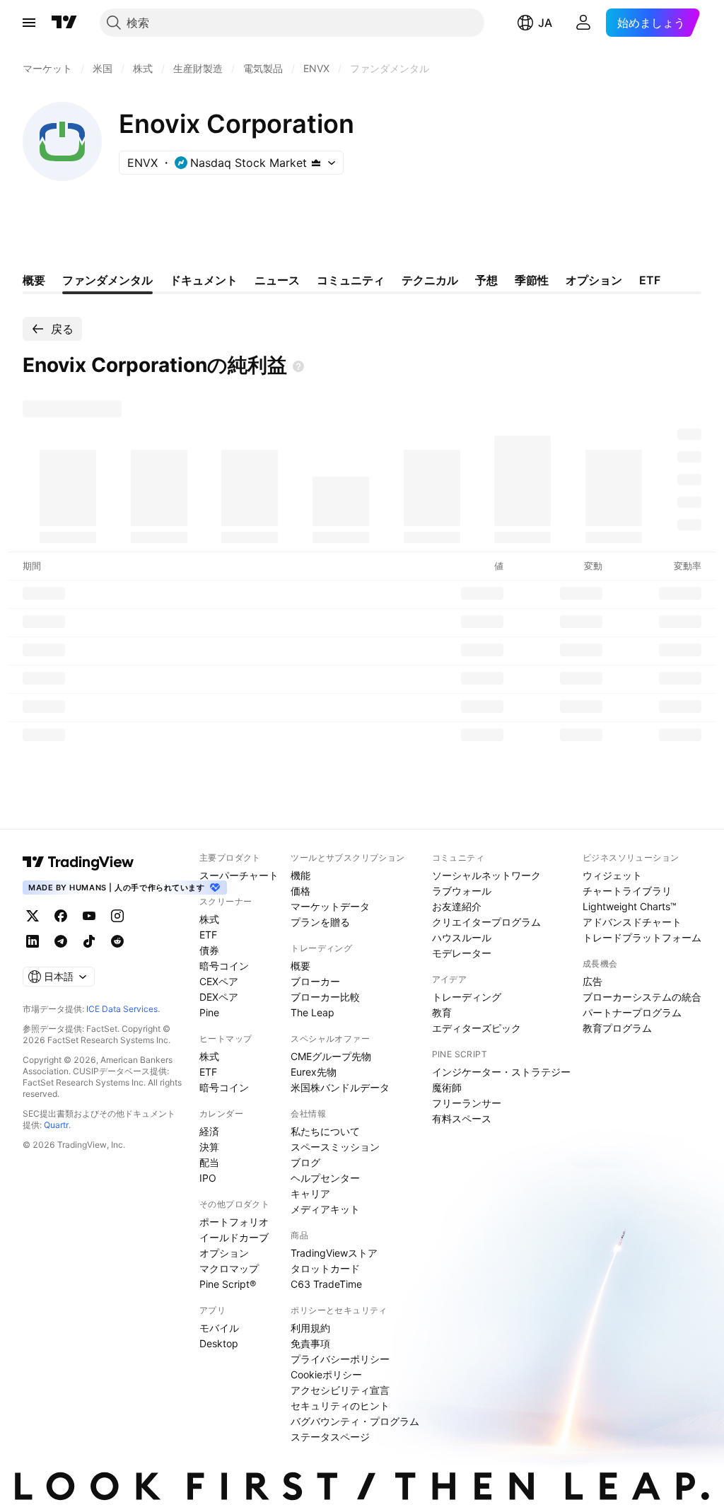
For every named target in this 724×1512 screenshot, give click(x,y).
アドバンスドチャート (632, 922)
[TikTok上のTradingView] (89, 941)
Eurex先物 (314, 1072)
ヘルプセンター (325, 1178)
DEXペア (218, 997)
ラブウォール (461, 891)
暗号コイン (224, 966)
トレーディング (466, 997)
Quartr (56, 1125)
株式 (209, 919)
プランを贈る (320, 922)
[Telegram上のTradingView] (61, 941)
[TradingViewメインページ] (78, 862)
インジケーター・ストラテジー (501, 1072)
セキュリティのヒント (340, 1406)
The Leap (312, 1012)
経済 (209, 1131)
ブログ (305, 1162)
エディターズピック (476, 1028)
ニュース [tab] (277, 280)
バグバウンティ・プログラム (355, 1421)
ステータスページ (330, 1437)
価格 (300, 891)
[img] (316, 162)
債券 (209, 950)
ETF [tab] (649, 280)
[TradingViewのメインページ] (64, 23)
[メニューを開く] (29, 22)
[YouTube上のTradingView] (89, 916)
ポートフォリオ (234, 1222)
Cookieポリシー (326, 1374)
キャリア (310, 1193)
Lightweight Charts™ (630, 906)
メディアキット (325, 1209)
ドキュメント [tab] (204, 280)
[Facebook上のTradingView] (61, 916)
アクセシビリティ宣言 (340, 1390)
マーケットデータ (330, 906)
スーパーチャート (239, 875)
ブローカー (315, 981)
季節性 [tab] (532, 280)
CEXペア (218, 981)
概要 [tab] (34, 280)
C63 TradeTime (326, 1284)
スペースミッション (335, 1147)
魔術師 (447, 1087)
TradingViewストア (334, 1253)
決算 (209, 1147)
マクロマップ (229, 1268)
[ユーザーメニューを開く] (583, 22)
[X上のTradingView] (32, 916)
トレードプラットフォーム (642, 937)
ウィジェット (612, 875)
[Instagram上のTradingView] (117, 916)
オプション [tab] (594, 280)
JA (545, 23)
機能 (300, 875)
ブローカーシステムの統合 (642, 997)
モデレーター (461, 953)
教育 (442, 1012)
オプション (224, 1253)
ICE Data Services (122, 1009)
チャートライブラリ (627, 891)
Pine (209, 1012)
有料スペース (461, 1118)
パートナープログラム (632, 1012)
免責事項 (310, 1343)
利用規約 (310, 1328)
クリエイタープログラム (486, 922)
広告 (592, 981)
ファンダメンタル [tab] (107, 280)
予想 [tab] (486, 280)
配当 (209, 1162)
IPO (207, 1178)
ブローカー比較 (325, 997)
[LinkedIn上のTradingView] (32, 941)
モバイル (219, 1328)
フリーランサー (466, 1103)
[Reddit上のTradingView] (117, 941)
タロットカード (325, 1268)
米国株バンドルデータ (340, 1087)
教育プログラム (617, 1028)
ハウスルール (461, 937)
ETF (208, 935)
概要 (300, 966)
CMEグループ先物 (331, 1056)
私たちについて (325, 1131)
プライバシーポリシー (340, 1359)
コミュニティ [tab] (351, 280)
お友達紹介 (456, 906)
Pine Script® (227, 1284)
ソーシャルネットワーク (486, 875)
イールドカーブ (234, 1237)
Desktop (218, 1343)
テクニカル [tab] (430, 280)
